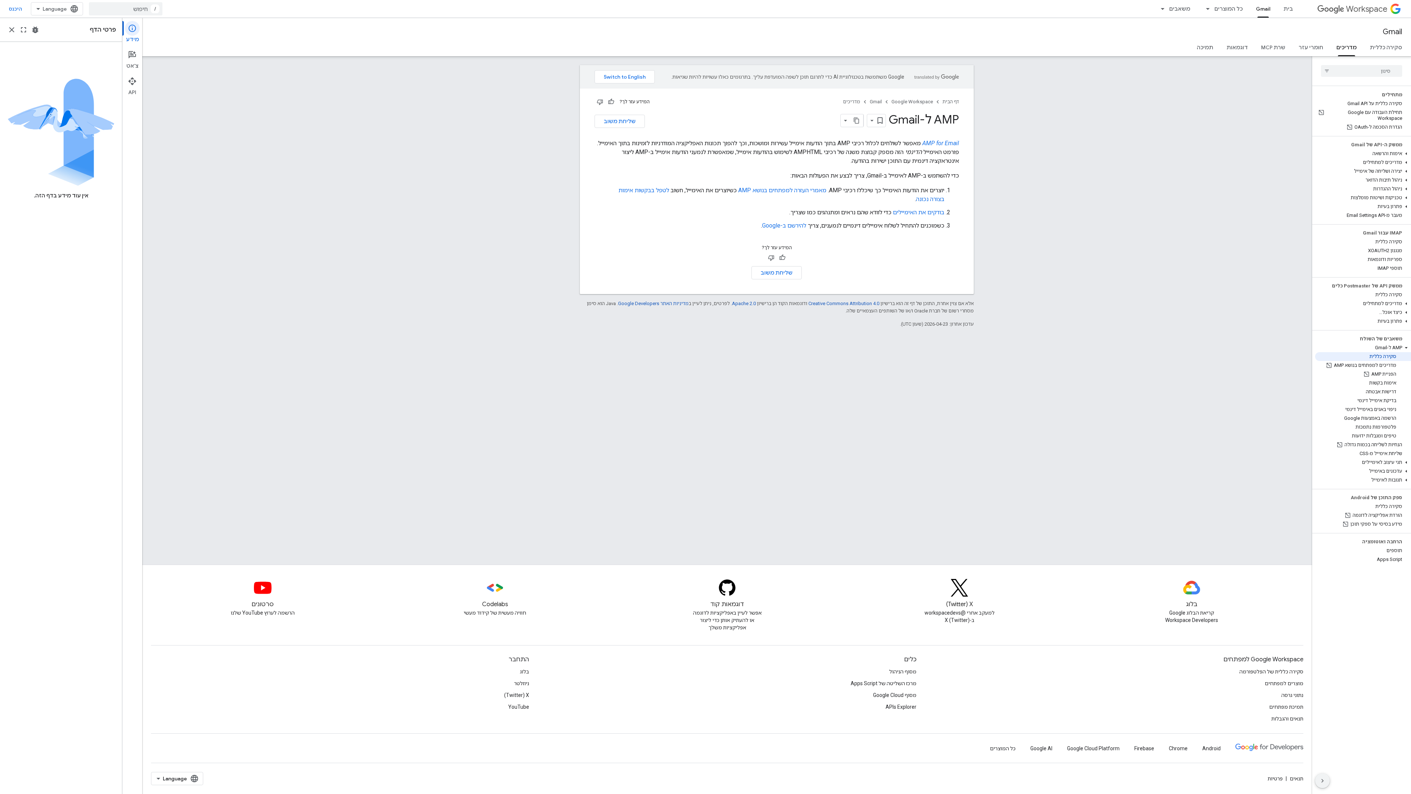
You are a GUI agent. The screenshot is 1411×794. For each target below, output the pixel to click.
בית (1288, 9)
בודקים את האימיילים (918, 212)
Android (1211, 748)
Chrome (1178, 748)
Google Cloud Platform (1093, 748)
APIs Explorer (901, 707)
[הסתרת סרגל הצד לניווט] (1322, 780)
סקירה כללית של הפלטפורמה (1271, 672)
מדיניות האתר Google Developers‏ (653, 303)
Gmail (1263, 9)
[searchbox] (1361, 71)
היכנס (15, 9)
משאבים (1179, 9)
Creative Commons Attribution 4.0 (843, 303)
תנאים (1296, 779)
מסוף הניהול (902, 672)
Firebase (1144, 748)
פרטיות (1275, 779)
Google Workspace (912, 101)
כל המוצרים (1228, 9)
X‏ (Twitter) (516, 695)
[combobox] (125, 8)
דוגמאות (1237, 47)
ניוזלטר (521, 683)
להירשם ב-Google (784, 225)
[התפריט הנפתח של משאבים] (1160, 9)
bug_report (35, 29)
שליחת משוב (620, 121)
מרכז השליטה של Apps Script (883, 683)
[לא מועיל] (600, 101)
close (11, 29)
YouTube (518, 707)
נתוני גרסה (1292, 695)
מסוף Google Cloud (894, 695)
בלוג (524, 672)
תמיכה (1205, 47)
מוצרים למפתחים (1284, 683)
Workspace (1366, 9)
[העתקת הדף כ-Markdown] (857, 120)
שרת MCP (1273, 47)
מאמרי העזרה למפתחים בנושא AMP (782, 190)
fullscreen (23, 29)
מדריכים (1346, 47)
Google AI (1041, 748)
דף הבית (951, 101)
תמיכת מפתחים (1286, 707)
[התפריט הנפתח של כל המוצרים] (1205, 9)
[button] (1363, 153)
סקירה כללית (1386, 47)
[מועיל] (611, 101)
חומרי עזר (1311, 47)
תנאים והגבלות (1287, 719)
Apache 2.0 (744, 303)
